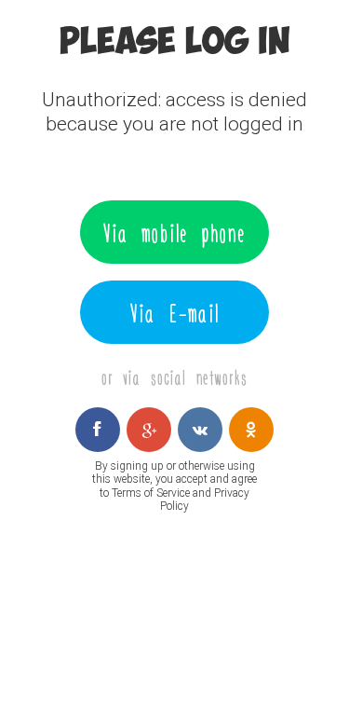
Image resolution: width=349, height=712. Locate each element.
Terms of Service (151, 493)
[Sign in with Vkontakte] (200, 429)
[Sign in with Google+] (149, 429)
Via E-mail (175, 312)
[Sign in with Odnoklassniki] (251, 429)
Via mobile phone (174, 232)
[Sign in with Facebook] (97, 429)
